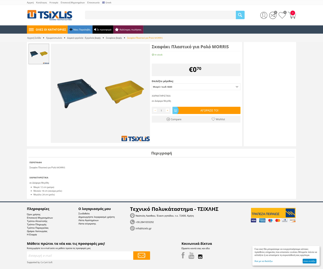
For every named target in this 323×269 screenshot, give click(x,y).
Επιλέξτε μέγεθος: (163, 81)
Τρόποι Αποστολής (37, 221)
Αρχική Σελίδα (34, 37)
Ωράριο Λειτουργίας (37, 231)
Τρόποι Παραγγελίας (38, 227)
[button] (196, 86)
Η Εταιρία (32, 234)
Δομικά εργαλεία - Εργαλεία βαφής (84, 37)
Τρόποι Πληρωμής (37, 224)
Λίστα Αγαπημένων (88, 220)
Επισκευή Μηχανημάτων (40, 217)
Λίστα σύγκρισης (87, 223)
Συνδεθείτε (84, 213)
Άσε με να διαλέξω (264, 261)
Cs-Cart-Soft (46, 262)
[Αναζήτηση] (240, 15)
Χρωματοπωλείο (54, 37)
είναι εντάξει (309, 261)
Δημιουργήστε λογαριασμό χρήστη (96, 216)
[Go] (141, 255)
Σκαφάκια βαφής (114, 37)
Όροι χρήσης (34, 214)
